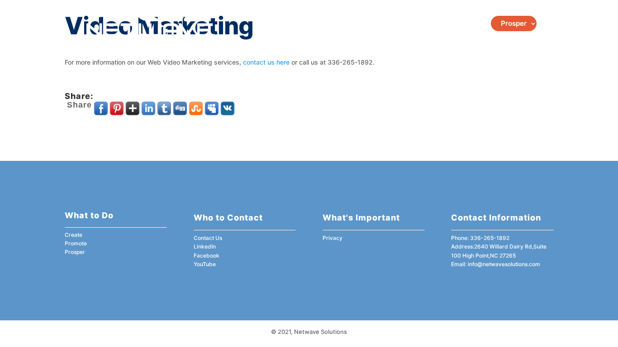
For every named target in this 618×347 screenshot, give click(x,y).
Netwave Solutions (320, 331)
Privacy (332, 237)
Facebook (206, 255)
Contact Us (208, 237)
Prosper (514, 23)
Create (427, 23)
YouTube (205, 264)
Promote (463, 23)
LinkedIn (205, 246)
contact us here (266, 62)
